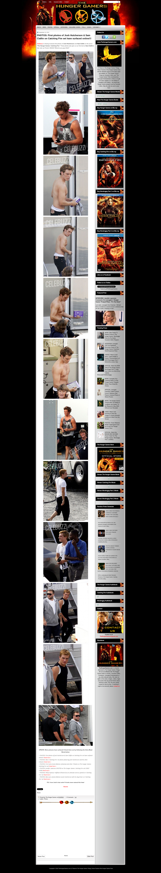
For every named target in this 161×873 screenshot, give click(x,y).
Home (38, 2)
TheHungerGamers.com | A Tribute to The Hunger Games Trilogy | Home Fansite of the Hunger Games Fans (85, 868)
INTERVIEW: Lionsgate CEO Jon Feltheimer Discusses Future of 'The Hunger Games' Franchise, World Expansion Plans (112, 347)
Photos (50, 27)
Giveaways (96, 27)
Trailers (44, 2)
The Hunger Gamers (51, 797)
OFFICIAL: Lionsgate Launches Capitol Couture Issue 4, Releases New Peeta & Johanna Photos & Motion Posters (112, 393)
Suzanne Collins (58, 2)
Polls (84, 27)
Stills (50, 2)
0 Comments (70, 797)
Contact (67, 2)
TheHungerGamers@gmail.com (109, 636)
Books (89, 27)
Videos (39, 27)
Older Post (90, 856)
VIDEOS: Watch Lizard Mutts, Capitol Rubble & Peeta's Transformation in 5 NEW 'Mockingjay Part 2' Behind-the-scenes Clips (112, 358)
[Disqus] (65, 829)
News (44, 27)
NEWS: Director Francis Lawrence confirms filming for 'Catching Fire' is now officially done (108, 514)
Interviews (64, 27)
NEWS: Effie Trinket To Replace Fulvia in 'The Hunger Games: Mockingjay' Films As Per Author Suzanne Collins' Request (112, 336)
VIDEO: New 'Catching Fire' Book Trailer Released (111, 532)
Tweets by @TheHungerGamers (108, 289)
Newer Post (41, 856)
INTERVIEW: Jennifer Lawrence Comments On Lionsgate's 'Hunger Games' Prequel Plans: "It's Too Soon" (108, 300)
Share (39, 792)
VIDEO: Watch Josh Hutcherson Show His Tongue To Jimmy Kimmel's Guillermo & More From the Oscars (112, 415)
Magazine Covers (74, 27)
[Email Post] (75, 797)
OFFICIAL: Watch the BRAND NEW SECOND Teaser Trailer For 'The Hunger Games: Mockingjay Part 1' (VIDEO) (112, 436)
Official (56, 27)
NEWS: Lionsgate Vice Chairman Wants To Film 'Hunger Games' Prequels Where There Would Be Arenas (112, 382)
